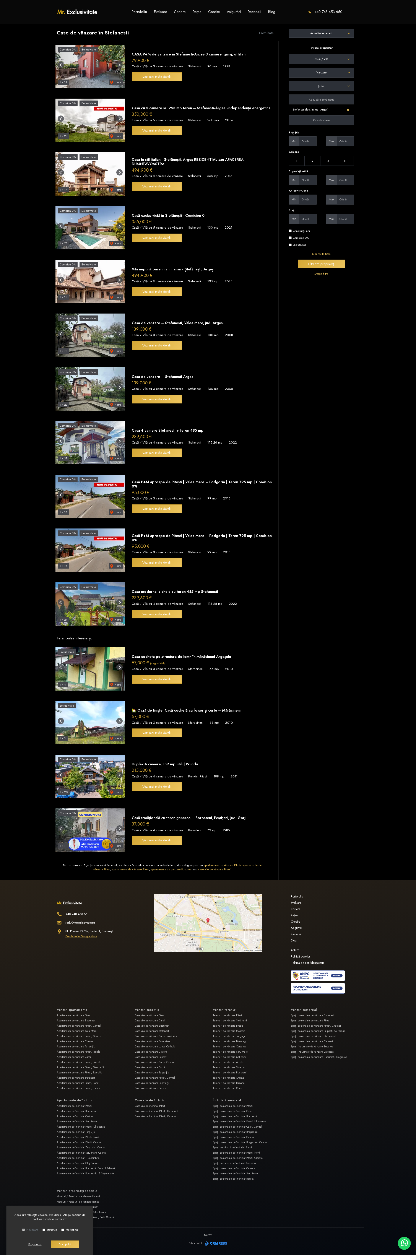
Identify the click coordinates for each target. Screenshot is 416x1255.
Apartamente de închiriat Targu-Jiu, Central (81, 1147)
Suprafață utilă (298, 171)
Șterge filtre (321, 274)
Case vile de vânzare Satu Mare (152, 1041)
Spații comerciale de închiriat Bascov (233, 1179)
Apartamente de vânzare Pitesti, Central (79, 1026)
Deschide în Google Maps (81, 936)
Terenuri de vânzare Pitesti (227, 1015)
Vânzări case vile (147, 1010)
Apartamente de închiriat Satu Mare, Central (81, 1153)
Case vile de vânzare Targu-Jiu (152, 1073)
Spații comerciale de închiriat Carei (232, 1111)
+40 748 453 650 (328, 11)
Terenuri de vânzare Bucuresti (230, 1073)
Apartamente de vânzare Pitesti (74, 1015)
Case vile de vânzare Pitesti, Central (155, 1078)
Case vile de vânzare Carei (150, 1021)
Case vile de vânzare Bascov (150, 1057)
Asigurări (234, 11)
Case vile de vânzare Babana (151, 1088)
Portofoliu (139, 11)
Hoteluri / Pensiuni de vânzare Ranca (78, 1202)
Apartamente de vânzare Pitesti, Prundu (79, 1062)
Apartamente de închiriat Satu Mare (77, 1121)
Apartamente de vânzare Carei (74, 1057)
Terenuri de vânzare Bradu (228, 1026)
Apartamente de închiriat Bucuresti (76, 1111)
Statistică (52, 1230)
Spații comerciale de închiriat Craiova (234, 1137)
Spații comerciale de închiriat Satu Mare (235, 1173)
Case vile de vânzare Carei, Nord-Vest (156, 1036)
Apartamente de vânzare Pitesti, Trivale (78, 1052)
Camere (294, 152)
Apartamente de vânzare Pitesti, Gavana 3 (80, 1067)
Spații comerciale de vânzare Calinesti (312, 1041)
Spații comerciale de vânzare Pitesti (310, 1021)
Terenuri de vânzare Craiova (228, 1078)
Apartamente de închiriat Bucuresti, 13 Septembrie (85, 1173)
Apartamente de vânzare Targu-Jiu (76, 1047)
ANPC (295, 950)
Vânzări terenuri (224, 1010)
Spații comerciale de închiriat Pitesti (233, 1106)
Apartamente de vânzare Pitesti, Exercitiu (79, 1073)
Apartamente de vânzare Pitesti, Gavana (79, 1036)
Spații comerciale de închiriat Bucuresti (235, 1116)
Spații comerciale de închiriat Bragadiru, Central (240, 1142)
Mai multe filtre (321, 254)
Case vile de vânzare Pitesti (150, 1015)
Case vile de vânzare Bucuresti (152, 1026)
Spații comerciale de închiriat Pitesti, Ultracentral (240, 1121)
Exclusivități (299, 245)
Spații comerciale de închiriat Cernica (234, 1168)
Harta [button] (117, 82)
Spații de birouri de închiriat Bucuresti (234, 1163)
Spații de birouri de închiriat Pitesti (232, 1147)
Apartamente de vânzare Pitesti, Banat (78, 1083)
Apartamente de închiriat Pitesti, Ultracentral (81, 1127)
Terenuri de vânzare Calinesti (229, 1057)
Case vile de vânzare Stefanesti (152, 1031)
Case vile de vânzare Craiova (151, 1052)
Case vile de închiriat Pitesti (150, 1106)
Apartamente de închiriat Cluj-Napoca (78, 1163)
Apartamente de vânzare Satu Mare (76, 1031)
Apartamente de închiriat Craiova (75, 1116)
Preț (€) (294, 132)
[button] (61, 65)
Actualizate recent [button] (321, 33)
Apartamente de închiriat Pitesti (74, 1106)
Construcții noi (301, 231)
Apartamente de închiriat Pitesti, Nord (78, 1137)
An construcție (298, 191)
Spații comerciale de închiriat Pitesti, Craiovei (238, 1158)
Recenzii (254, 11)
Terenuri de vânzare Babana (229, 1083)
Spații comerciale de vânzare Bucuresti (312, 1015)
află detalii (55, 1215)
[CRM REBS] (215, 1243)
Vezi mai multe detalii (156, 76)
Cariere (180, 11)
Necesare (32, 1230)
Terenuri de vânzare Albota (228, 1062)
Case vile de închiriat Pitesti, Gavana (155, 1116)
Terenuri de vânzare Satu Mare (230, 1052)
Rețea (197, 11)
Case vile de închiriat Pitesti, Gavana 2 (156, 1111)
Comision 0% (301, 238)
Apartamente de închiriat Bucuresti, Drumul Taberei (86, 1168)
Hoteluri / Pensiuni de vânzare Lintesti (78, 1196)
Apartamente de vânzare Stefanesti (76, 1078)
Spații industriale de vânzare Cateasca (312, 1052)
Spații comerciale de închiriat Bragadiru (235, 1132)
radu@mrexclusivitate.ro (80, 922)
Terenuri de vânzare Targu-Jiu (229, 1036)
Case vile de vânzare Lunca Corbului (155, 1047)
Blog (271, 11)
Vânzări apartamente (72, 1010)
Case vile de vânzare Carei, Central (154, 1062)
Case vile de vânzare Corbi (150, 1067)
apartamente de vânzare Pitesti (222, 865)
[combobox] (321, 59)
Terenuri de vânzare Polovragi (229, 1041)
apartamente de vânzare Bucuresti (171, 869)
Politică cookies (300, 956)
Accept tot (65, 1244)
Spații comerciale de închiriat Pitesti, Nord (236, 1153)
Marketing (72, 1230)
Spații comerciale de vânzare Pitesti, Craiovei (316, 1026)
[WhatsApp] (404, 1243)
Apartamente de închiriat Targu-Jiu (76, 1132)
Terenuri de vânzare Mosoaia (229, 1031)
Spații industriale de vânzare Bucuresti (312, 1047)
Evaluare (160, 11)
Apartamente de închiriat (75, 1100)
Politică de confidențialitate (307, 963)
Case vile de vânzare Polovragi (152, 1083)
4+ (345, 161)
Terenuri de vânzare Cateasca (229, 1047)
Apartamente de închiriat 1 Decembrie (78, 1158)
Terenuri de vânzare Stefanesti (230, 1021)
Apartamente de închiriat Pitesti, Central (79, 1142)
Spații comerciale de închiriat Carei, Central (237, 1127)
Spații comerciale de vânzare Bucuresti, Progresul (319, 1057)
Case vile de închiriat (150, 1100)
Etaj (291, 210)
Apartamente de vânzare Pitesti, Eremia (79, 1088)
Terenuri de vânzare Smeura (229, 1067)
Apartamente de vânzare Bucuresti (76, 1021)
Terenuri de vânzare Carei (227, 1088)
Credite (214, 11)
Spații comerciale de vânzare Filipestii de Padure (318, 1031)
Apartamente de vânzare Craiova (75, 1041)
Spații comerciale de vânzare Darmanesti (313, 1036)
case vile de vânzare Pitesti (214, 869)
